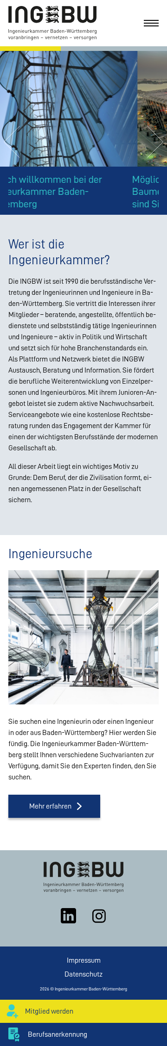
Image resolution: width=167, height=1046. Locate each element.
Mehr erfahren (50, 806)
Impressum (84, 960)
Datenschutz (83, 974)
